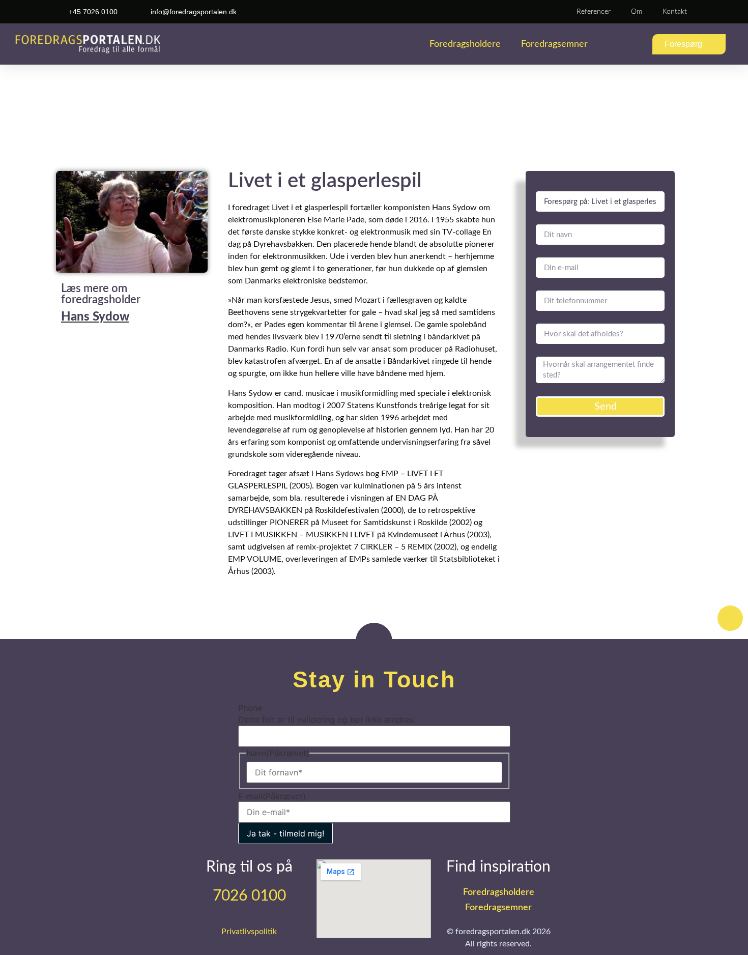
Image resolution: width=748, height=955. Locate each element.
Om (636, 11)
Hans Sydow (95, 317)
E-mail (272, 796)
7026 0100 (249, 896)
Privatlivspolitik (249, 932)
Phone (250, 708)
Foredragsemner (554, 44)
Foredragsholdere (465, 44)
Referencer (594, 11)
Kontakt (675, 11)
